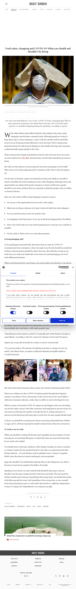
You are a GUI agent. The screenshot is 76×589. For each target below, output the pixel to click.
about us (28, 584)
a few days (25, 158)
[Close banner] (73, 267)
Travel (34, 9)
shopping (46, 506)
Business (14, 562)
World (61, 559)
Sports (14, 566)
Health (14, 9)
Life (6, 9)
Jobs (8, 584)
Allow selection (38, 320)
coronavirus (21, 506)
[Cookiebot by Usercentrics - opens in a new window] (60, 267)
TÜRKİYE (38, 559)
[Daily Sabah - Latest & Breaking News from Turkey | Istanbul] (38, 4)
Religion (67, 9)
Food (42, 9)
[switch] (29, 312)
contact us (40, 584)
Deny (14, 320)
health (28, 506)
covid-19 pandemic (9, 506)
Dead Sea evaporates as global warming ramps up (28, 535)
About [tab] (63, 273)
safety (39, 506)
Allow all (62, 320)
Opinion (38, 566)
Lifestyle (38, 562)
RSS (50, 584)
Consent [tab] (13, 273)
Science (58, 9)
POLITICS (14, 559)
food (34, 506)
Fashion (50, 9)
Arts (62, 562)
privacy (18, 584)
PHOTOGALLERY (14, 539)
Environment (24, 9)
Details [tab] (38, 273)
